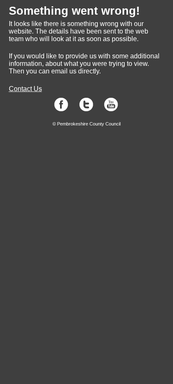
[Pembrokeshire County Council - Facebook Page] (61, 109)
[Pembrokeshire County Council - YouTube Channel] (111, 109)
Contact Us (25, 88)
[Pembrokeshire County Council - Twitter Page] (86, 109)
